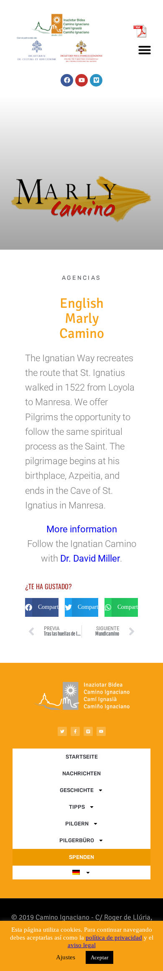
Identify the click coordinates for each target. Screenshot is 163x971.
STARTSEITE (82, 757)
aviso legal (82, 945)
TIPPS (77, 807)
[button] (145, 50)
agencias (81, 277)
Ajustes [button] (65, 957)
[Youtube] (81, 80)
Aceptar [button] (99, 957)
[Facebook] (67, 80)
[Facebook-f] (75, 731)
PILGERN (77, 823)
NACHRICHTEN (81, 773)
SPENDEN (81, 857)
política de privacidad (114, 937)
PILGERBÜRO (76, 840)
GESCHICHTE (77, 790)
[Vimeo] (96, 80)
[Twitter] (62, 731)
